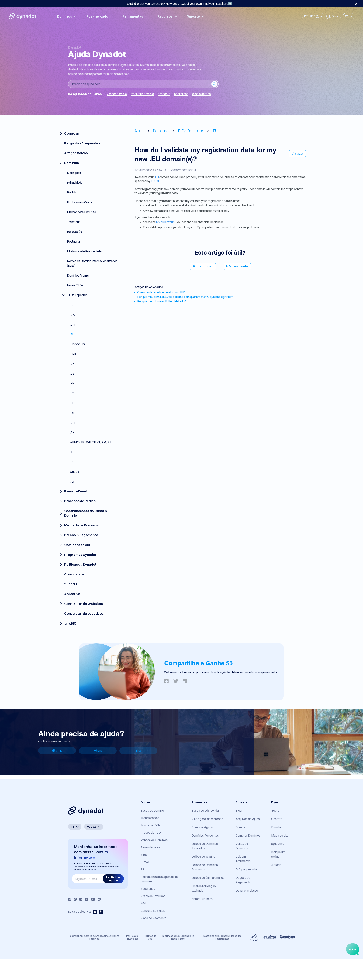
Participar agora (113, 878)
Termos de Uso (150, 937)
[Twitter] (86, 899)
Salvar (299, 154)
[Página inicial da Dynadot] (22, 16)
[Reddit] (99, 899)
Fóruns (98, 750)
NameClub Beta (202, 899)
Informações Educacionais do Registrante (178, 937)
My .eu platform (165, 222)
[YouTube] (93, 899)
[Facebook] (69, 899)
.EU (156, 177)
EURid (155, 181)
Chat (59, 750)
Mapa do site (280, 835)
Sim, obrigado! (202, 266)
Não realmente (237, 266)
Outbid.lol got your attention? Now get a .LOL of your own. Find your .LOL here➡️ (179, 3)
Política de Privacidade (132, 937)
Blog (139, 750)
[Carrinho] (348, 16)
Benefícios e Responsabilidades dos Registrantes (222, 937)
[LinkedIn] (80, 899)
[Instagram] (75, 899)
